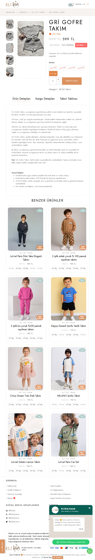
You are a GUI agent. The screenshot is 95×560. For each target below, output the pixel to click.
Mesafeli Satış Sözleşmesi (60, 494)
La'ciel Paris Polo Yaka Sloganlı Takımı (26, 258)
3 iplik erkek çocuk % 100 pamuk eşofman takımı (69, 258)
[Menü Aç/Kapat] (88, 4)
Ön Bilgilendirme (56, 490)
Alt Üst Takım (65, 89)
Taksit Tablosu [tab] (68, 98)
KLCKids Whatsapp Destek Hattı (72, 542)
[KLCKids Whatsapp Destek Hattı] (90, 551)
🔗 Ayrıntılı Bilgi (46, 557)
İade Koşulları (55, 486)
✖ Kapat (57, 557)
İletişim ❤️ (11, 498)
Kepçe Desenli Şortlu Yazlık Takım (68, 326)
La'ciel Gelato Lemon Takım (25, 462)
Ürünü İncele (26, 264)
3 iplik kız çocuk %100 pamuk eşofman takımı (26, 327)
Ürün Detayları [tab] (21, 98)
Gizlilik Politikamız (14, 490)
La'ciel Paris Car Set (68, 462)
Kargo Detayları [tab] (45, 98)
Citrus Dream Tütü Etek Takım (25, 396)
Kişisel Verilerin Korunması (60, 498)
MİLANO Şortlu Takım (68, 396)
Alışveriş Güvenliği (14, 494)
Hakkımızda (11, 486)
